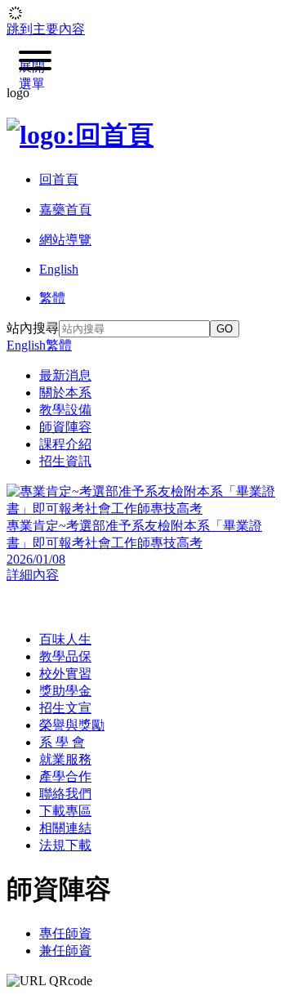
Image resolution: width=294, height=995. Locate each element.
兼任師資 (65, 950)
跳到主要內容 (46, 29)
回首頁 (58, 179)
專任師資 (65, 933)
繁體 (59, 345)
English (26, 345)
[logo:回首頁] (80, 134)
